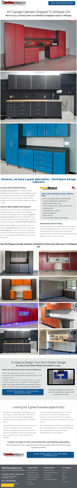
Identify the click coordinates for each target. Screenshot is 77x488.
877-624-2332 (11, 481)
